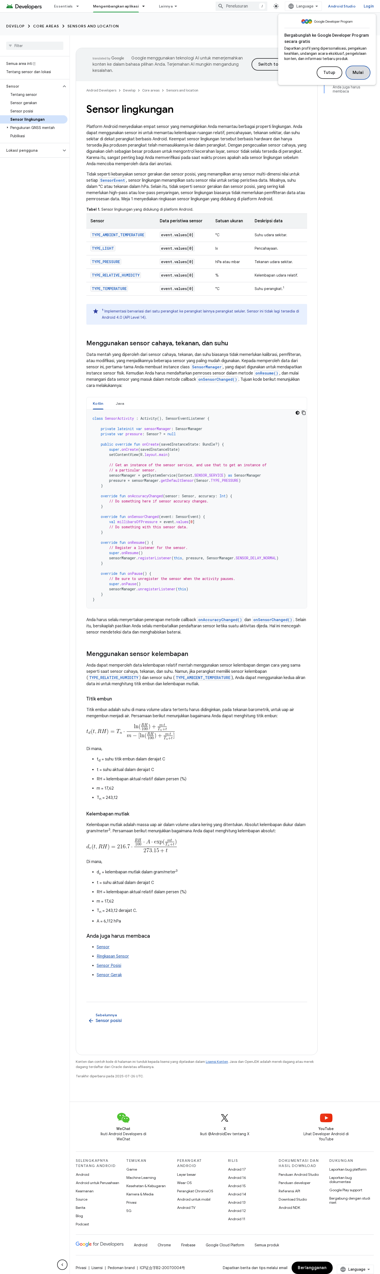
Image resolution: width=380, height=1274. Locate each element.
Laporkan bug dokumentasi (340, 1179)
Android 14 (237, 1194)
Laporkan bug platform (348, 1169)
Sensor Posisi (109, 965)
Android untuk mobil (193, 1199)
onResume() (266, 373)
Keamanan (85, 1191)
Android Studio (341, 6)
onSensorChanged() (217, 379)
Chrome (164, 1245)
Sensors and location (93, 26)
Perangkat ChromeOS (195, 1191)
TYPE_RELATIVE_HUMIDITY (116, 275)
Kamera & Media (140, 1194)
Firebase (188, 1245)
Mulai (358, 72)
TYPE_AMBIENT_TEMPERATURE (118, 234)
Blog (79, 1216)
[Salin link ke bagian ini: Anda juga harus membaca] (155, 936)
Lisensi (97, 1268)
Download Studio (293, 1199)
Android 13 (237, 1202)
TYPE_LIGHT (103, 248)
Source (81, 1199)
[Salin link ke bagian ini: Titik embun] (117, 699)
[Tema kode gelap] (297, 413)
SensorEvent (112, 180)
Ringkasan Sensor (113, 956)
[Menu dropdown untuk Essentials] (80, 6)
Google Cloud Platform (225, 1245)
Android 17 (237, 1169)
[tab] (98, 403)
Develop (15, 26)
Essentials (63, 6)
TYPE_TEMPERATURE (109, 288)
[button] (30, 86)
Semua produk (267, 1245)
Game (131, 1169)
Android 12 (237, 1210)
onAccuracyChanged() (220, 619)
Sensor (103, 947)
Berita (80, 1207)
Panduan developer (294, 1182)
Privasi (131, 1202)
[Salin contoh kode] (304, 413)
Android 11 (236, 1219)
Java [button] (120, 403)
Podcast (82, 1224)
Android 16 (237, 1177)
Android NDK (289, 1207)
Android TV (186, 1207)
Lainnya (166, 6)
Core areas (46, 26)
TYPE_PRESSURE (106, 261)
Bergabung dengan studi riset (349, 1200)
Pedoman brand (121, 1268)
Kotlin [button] (98, 403)
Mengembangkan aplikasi (116, 6)
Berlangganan (312, 1267)
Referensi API (289, 1191)
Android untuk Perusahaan (97, 1182)
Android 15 (237, 1186)
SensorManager (207, 366)
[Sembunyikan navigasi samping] (62, 1265)
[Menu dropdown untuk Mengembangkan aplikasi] (146, 6)
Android (82, 1174)
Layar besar (186, 1174)
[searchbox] (34, 46)
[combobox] (241, 6)
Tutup (329, 72)
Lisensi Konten (217, 1061)
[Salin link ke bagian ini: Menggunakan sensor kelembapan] (193, 654)
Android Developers (101, 90)
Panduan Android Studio (299, 1174)
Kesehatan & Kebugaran (146, 1186)
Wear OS (184, 1182)
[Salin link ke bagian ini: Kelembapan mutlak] (134, 814)
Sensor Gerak (109, 975)
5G (129, 1210)
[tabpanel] (197, 509)
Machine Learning (141, 1177)
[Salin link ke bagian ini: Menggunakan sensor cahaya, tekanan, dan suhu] (233, 344)
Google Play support (345, 1190)
